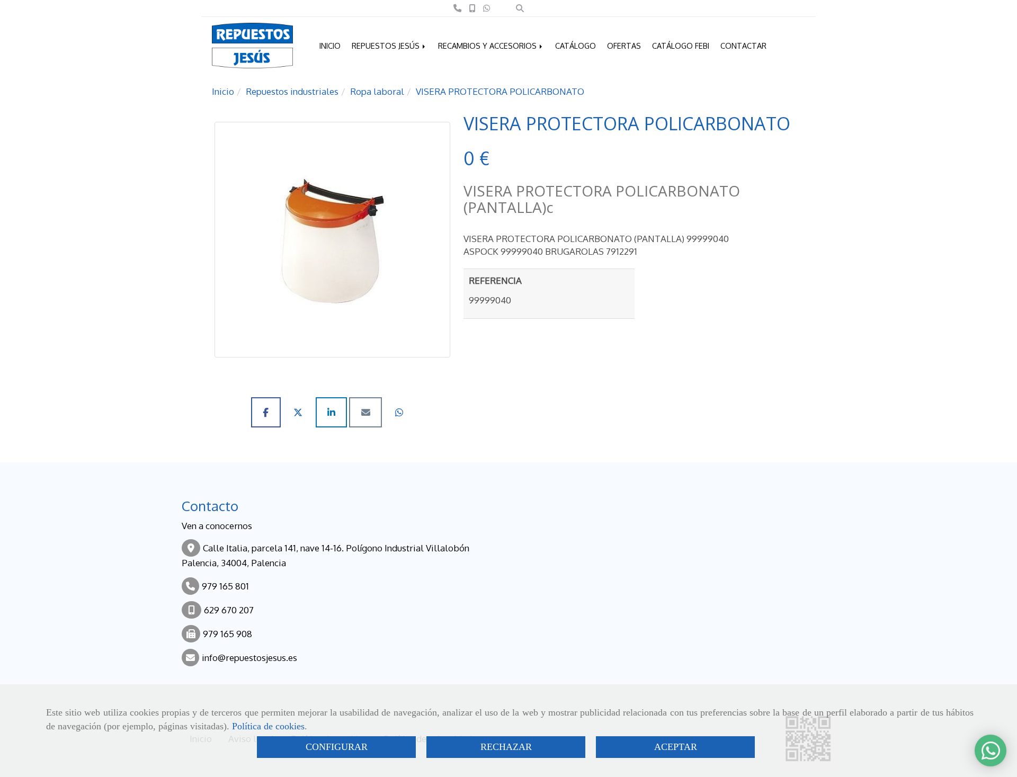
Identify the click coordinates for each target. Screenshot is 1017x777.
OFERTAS (624, 45)
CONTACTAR (743, 45)
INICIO (330, 45)
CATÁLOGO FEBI (680, 45)
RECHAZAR (506, 747)
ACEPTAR (675, 747)
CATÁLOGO (575, 45)
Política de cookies (268, 726)
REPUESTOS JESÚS (387, 45)
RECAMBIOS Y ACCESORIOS (488, 45)
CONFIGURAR (337, 747)
